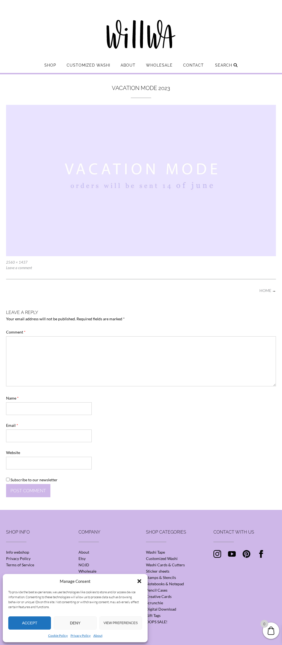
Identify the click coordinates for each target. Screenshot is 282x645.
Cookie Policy (58, 635)
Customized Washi (88, 65)
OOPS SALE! (156, 621)
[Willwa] (141, 25)
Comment (16, 332)
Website (13, 452)
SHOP (50, 65)
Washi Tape (155, 552)
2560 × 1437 (17, 262)
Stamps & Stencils (161, 577)
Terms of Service (20, 564)
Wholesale (159, 65)
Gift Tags (153, 615)
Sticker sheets (157, 571)
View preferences (121, 623)
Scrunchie (154, 602)
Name (12, 398)
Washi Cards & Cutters (165, 564)
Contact (193, 65)
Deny (75, 623)
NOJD (83, 564)
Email (12, 425)
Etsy (82, 558)
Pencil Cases (156, 590)
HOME (267, 290)
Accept (29, 623)
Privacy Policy (80, 635)
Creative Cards (159, 596)
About (97, 635)
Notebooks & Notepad (165, 583)
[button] (139, 581)
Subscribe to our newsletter (34, 479)
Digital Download (161, 609)
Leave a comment (19, 268)
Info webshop (17, 552)
